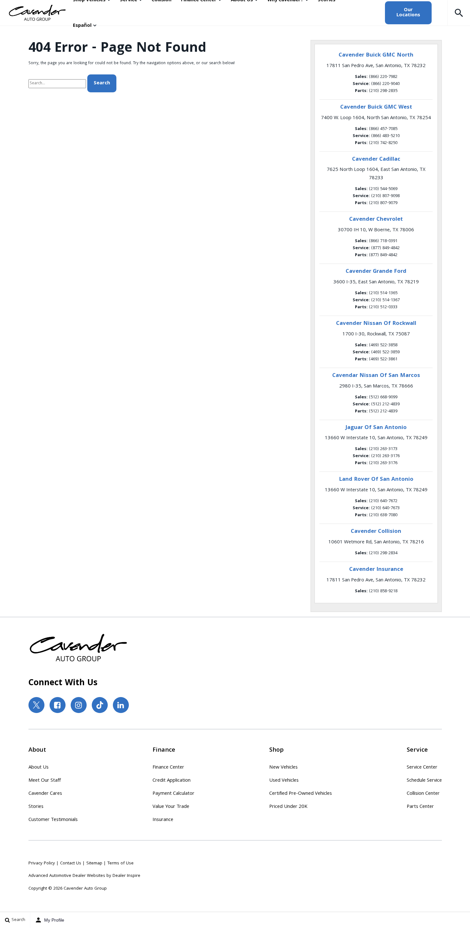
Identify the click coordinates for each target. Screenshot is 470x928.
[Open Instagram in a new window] (79, 705)
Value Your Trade (171, 807)
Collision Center (423, 794)
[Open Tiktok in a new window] (100, 705)
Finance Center (168, 767)
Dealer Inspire (126, 875)
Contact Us (70, 863)
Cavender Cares (45, 794)
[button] (459, 12)
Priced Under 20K (288, 807)
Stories (35, 807)
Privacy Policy (41, 863)
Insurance (163, 820)
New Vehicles (283, 767)
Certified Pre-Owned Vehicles (300, 794)
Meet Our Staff (44, 781)
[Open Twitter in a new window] (36, 705)
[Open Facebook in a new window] (58, 705)
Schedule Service (424, 781)
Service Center (422, 767)
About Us (38, 767)
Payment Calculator (173, 794)
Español (82, 26)
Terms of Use (120, 863)
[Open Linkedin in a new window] (121, 705)
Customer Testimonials (53, 820)
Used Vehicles (284, 781)
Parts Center (420, 807)
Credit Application (172, 781)
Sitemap (94, 863)
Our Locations (408, 12)
